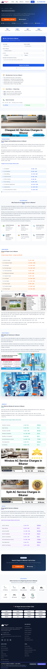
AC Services (6, 8)
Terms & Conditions (28, 648)
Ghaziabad (6, 614)
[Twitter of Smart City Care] (8, 640)
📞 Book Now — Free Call (8, 19)
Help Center (27, 655)
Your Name (5, 44)
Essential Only (33, 664)
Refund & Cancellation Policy (30, 650)
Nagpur (40, 616)
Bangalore (29, 614)
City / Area (26, 53)
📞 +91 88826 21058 (41, 1)
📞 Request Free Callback (23, 65)
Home (13, 1)
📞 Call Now (5, 105)
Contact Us (27, 1)
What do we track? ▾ (4, 667)
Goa (18, 616)
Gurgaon (29, 611)
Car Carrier (27, 636)
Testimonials (3, 646)
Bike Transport (27, 638)
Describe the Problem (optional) (10, 57)
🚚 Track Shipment (4, 659)
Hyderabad (40, 614)
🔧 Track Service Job (5, 661)
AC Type (4, 53)
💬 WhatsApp (27, 105)
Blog (17, 1)
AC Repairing (27, 626)
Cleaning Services (28, 628)
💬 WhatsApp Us (22, 19)
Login (32, 1)
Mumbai (6, 616)
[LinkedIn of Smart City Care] (2, 640)
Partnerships (3, 653)
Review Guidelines (4, 650)
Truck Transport (28, 634)
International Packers (29, 639)
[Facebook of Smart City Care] (10, 640)
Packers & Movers (28, 630)
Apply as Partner (4, 655)
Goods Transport (28, 632)
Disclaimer (27, 653)
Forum (2, 657)
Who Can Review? (4, 648)
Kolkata (29, 616)
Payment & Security (28, 651)
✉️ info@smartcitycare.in (6, 634)
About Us (21, 1)
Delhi (7, 611)
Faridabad (40, 611)
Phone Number (27, 44)
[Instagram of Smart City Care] (5, 640)
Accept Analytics (41, 664)
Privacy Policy (27, 646)
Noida (18, 611)
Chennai (17, 614)
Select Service (6, 48)
